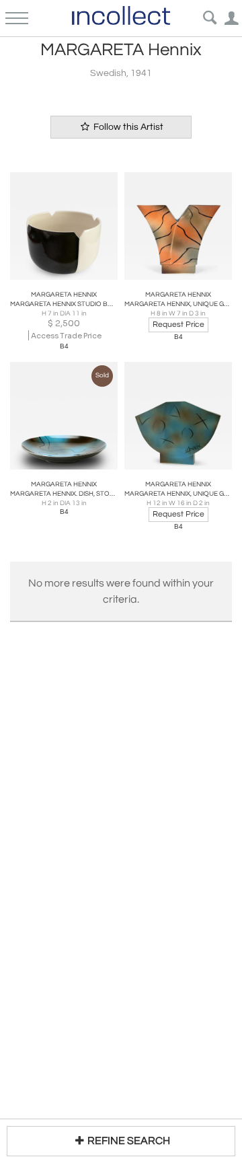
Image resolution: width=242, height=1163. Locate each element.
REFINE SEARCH (128, 1140)
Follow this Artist (127, 127)
